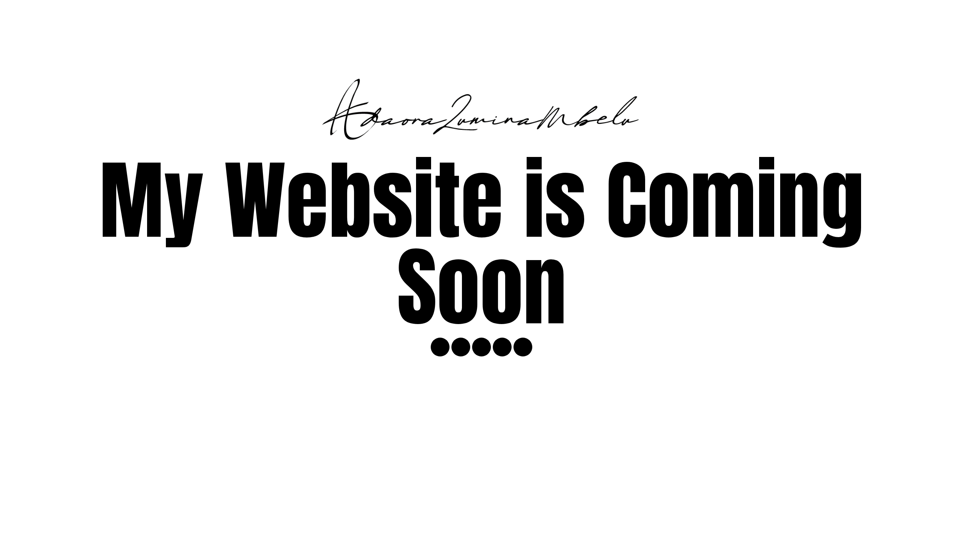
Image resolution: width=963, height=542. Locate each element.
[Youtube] (460, 347)
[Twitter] (481, 347)
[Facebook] (522, 347)
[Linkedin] (502, 347)
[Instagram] (440, 347)
